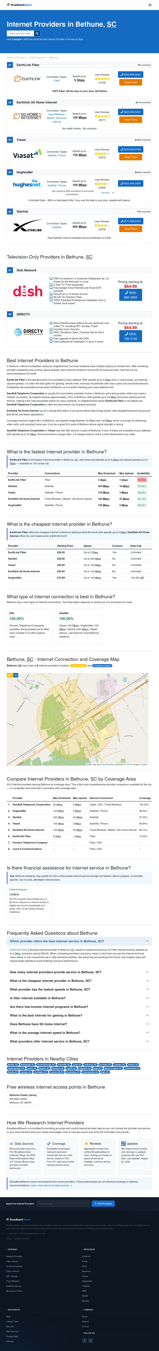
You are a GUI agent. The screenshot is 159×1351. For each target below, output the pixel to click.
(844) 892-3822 (130, 294)
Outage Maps (12, 1336)
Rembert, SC (58, 1068)
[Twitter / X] (90, 1340)
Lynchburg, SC (73, 1072)
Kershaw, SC (105, 1064)
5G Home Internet (60, 119)
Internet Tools (12, 1321)
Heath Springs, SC (16, 1068)
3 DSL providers (78, 665)
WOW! (85, 1295)
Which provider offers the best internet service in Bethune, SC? (57, 941)
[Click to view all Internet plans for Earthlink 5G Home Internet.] (27, 116)
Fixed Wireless (56, 114)
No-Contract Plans (14, 1290)
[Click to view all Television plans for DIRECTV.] (28, 332)
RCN (84, 1290)
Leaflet (88, 764)
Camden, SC (119, 1064)
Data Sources (12, 1331)
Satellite (52, 155)
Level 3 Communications (27, 849)
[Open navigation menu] (150, 5)
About (84, 1316)
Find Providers (105, 1203)
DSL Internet (12, 1276)
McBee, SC (13, 1064)
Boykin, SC (44, 1068)
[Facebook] (84, 1340)
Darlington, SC (40, 1072)
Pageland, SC (85, 1068)
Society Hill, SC (57, 1072)
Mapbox (145, 764)
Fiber (57, 80)
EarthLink (86, 1256)
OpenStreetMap (108, 764)
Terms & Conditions (21, 1238)
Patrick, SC (133, 1064)
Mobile (50, 118)
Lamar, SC (31, 1068)
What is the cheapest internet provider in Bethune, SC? (51, 980)
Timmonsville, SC (90, 1072)
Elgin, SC (105, 1072)
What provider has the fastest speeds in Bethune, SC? (50, 989)
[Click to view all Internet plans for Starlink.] (27, 225)
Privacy (9, 1238)
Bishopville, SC (27, 1064)
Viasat (11, 492)
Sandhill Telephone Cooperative (31, 804)
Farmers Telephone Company (30, 842)
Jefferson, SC (90, 1064)
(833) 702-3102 (130, 336)
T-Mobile (86, 1286)
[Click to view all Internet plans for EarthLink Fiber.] (27, 78)
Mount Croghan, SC (113, 1068)
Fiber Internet (12, 1261)
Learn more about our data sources (50, 1185)
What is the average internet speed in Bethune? (45, 1032)
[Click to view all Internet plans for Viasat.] (27, 153)
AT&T (84, 1266)
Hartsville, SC (64, 1064)
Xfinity (85, 1261)
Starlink (12, 486)
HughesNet (14, 505)
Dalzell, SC (13, 1072)
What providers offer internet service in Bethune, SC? (49, 1041)
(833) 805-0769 (132, 149)
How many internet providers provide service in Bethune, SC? (56, 972)
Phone (62, 155)
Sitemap (10, 1341)
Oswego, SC (25, 1072)
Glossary (10, 1326)
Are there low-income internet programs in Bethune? (49, 1006)
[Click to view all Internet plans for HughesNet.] (27, 183)
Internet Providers (14, 1256)
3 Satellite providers (102, 665)
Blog (8, 1316)
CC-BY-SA (128, 764)
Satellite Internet (13, 1286)
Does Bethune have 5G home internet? (38, 1024)
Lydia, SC (77, 1064)
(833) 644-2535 (132, 183)
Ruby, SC (98, 1068)
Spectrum (86, 1271)
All (16, 675)
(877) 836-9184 (132, 221)
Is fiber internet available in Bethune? (38, 998)
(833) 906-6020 (132, 74)
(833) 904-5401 (132, 112)
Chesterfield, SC (132, 1068)
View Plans (130, 82)
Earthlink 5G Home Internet (24, 499)
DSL (10, 675)
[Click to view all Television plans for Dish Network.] (28, 290)
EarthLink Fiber (17, 480)
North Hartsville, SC (46, 1064)
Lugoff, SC (71, 1068)
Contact (85, 1326)
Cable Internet (12, 1271)
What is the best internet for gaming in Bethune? (46, 1015)
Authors (85, 1321)
